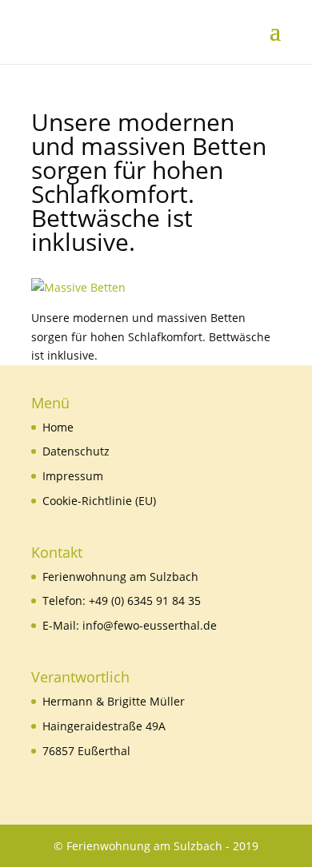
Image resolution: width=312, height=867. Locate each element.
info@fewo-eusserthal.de (149, 625)
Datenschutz (76, 451)
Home (58, 427)
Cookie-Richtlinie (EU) (99, 500)
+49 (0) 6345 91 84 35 (145, 600)
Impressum (72, 475)
